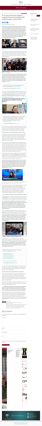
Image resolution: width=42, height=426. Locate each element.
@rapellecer (6, 254)
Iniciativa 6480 (20, 305)
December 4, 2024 (18, 88)
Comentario (4, 317)
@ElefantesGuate (10, 254)
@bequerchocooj (6, 258)
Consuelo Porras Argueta (10, 303)
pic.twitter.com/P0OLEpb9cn (17, 86)
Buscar (38, 15)
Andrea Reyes (8, 302)
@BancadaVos (10, 257)
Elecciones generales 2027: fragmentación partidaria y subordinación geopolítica (34, 38)
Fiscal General (8, 305)
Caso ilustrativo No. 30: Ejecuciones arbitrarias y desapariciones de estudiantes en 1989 (35, 29)
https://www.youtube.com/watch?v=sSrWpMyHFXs (14, 183)
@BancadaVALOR (10, 253)
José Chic (24, 305)
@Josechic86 (6, 257)
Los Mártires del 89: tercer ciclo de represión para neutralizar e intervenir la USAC (34, 20)
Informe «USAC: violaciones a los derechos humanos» (34, 25)
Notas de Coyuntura (24, 13)
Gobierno (13, 305)
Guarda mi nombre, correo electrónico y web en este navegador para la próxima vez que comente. (14, 342)
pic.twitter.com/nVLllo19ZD (7, 121)
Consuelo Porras (20, 302)
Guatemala (16, 305)
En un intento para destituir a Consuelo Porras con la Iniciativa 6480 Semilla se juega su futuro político (18, 304)
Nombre (3, 328)
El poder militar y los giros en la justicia (10, 351)
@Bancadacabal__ (12, 258)
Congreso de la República (14, 302)
